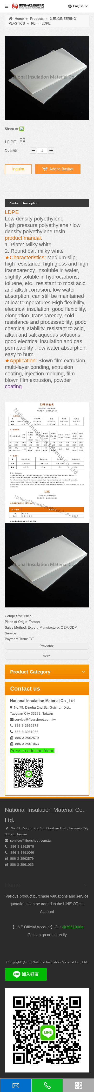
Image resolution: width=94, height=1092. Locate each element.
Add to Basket (61, 169)
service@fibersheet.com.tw (35, 719)
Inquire (18, 169)
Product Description (24, 203)
